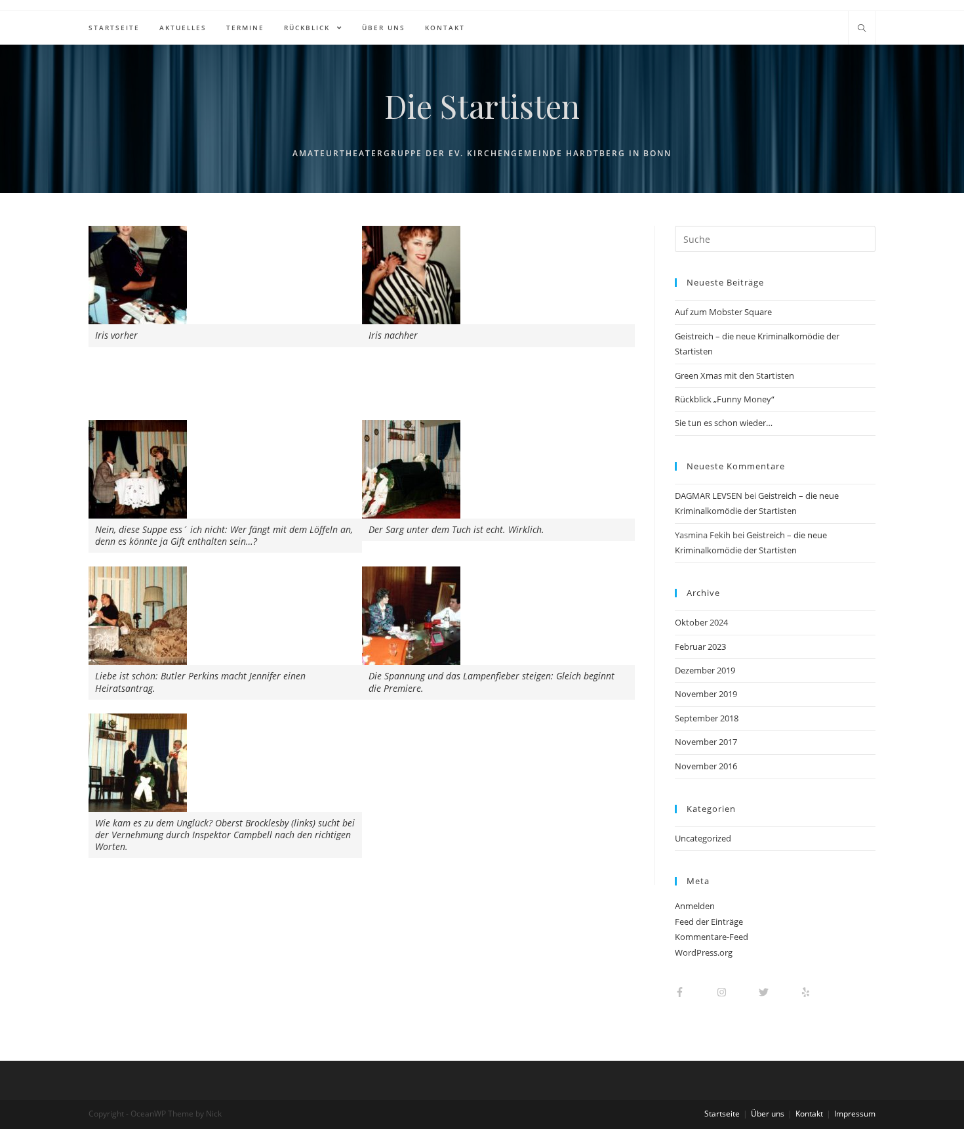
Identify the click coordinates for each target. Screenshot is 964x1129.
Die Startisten (482, 106)
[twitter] (779, 992)
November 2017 (706, 742)
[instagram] (737, 992)
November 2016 (706, 766)
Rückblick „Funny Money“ (724, 399)
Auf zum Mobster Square (723, 312)
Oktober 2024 (701, 622)
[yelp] (812, 992)
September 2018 (706, 718)
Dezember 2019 (705, 670)
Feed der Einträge (709, 921)
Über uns (767, 1113)
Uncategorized (703, 838)
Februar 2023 (700, 646)
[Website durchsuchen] (862, 29)
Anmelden (695, 906)
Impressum (854, 1113)
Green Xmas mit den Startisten (734, 375)
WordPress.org (704, 952)
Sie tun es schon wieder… (724, 423)
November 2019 (706, 694)
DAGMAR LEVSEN (708, 495)
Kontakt (809, 1113)
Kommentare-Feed (711, 937)
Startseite (722, 1113)
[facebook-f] (695, 992)
